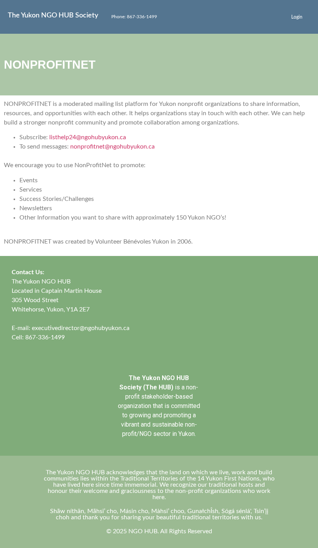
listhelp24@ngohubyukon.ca (87, 137)
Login (296, 17)
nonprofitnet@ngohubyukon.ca (112, 146)
